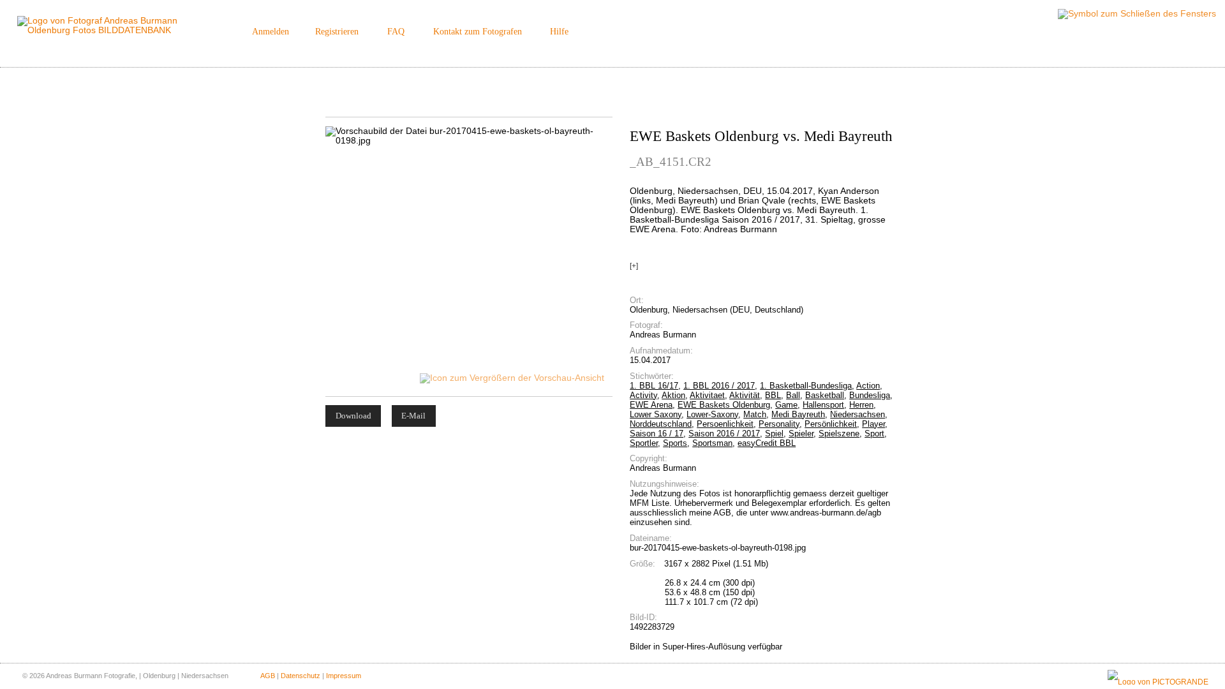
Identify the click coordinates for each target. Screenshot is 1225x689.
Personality (779, 424)
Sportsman (712, 443)
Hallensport (823, 405)
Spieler (801, 433)
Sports (675, 443)
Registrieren (337, 31)
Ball (793, 395)
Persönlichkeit (831, 424)
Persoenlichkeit (725, 424)
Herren (861, 405)
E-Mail (413, 415)
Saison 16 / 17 (656, 433)
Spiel (774, 433)
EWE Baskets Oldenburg (724, 405)
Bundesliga (869, 395)
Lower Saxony (655, 414)
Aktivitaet (707, 395)
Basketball (824, 395)
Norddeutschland (661, 424)
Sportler (644, 443)
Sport (874, 433)
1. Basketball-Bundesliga (806, 385)
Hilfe (559, 31)
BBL (773, 395)
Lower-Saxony (712, 414)
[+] (634, 266)
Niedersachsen (857, 414)
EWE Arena (651, 405)
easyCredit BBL (767, 443)
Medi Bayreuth (798, 414)
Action (868, 385)
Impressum (343, 675)
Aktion (673, 395)
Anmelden (270, 31)
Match (754, 414)
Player (873, 424)
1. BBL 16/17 (654, 385)
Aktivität (744, 395)
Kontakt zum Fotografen (477, 31)
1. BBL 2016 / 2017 (719, 385)
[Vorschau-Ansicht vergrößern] (513, 378)
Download (353, 415)
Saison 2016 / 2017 (724, 433)
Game (786, 405)
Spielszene (839, 433)
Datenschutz (300, 675)
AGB (267, 675)
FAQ (396, 31)
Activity (643, 395)
